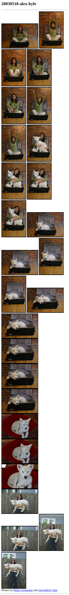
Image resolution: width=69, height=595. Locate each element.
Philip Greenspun (23, 590)
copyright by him (47, 590)
